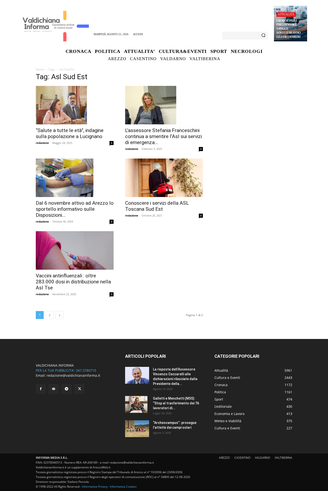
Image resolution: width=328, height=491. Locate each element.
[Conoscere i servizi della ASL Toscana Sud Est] (164, 178)
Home (40, 69)
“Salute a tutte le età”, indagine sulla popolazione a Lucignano (69, 133)
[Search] (263, 35)
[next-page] (59, 315)
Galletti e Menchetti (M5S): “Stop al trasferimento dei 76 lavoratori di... (176, 403)
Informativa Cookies (123, 487)
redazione (42, 143)
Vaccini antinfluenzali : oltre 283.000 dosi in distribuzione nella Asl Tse (73, 282)
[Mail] (53, 389)
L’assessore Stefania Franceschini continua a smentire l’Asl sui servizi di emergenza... (163, 136)
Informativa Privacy (95, 487)
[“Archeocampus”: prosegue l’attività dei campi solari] (137, 428)
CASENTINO (242, 458)
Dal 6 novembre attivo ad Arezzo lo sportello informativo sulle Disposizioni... (75, 209)
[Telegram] (66, 389)
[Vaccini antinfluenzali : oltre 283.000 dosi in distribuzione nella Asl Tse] (75, 250)
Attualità (286, 14)
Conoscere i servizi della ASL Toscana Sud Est (157, 206)
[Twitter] (79, 389)
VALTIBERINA (283, 458)
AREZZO (224, 458)
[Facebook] (40, 389)
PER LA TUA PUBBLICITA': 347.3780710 (66, 370)
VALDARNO (262, 458)
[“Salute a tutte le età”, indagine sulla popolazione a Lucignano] (75, 105)
